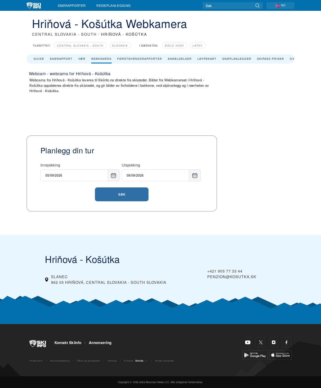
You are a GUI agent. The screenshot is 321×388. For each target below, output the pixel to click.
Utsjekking (131, 165)
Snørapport (61, 58)
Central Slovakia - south (80, 45)
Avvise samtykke (164, 360)
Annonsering (100, 342)
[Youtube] (248, 342)
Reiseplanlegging (113, 5)
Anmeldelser (180, 58)
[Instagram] (274, 342)
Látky (198, 45)
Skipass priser (270, 58)
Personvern (36, 360)
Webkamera (101, 58)
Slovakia (120, 45)
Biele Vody (174, 45)
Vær (82, 58)
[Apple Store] (280, 354)
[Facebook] (287, 342)
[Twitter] (261, 342)
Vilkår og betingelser (88, 360)
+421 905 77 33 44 (225, 271)
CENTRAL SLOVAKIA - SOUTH (64, 34)
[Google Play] (255, 354)
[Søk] (257, 5)
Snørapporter (72, 5)
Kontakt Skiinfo (68, 342)
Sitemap (112, 360)
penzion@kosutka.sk (231, 276)
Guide (39, 58)
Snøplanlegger (236, 58)
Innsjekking (50, 165)
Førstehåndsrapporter (139, 58)
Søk (121, 194)
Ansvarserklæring (60, 360)
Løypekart (207, 58)
